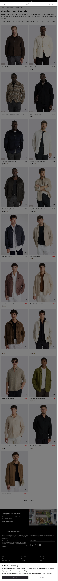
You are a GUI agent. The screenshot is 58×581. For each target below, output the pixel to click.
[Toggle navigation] (2, 4)
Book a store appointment (38, 1)
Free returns (28, 1)
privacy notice (48, 573)
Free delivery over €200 (17, 1)
